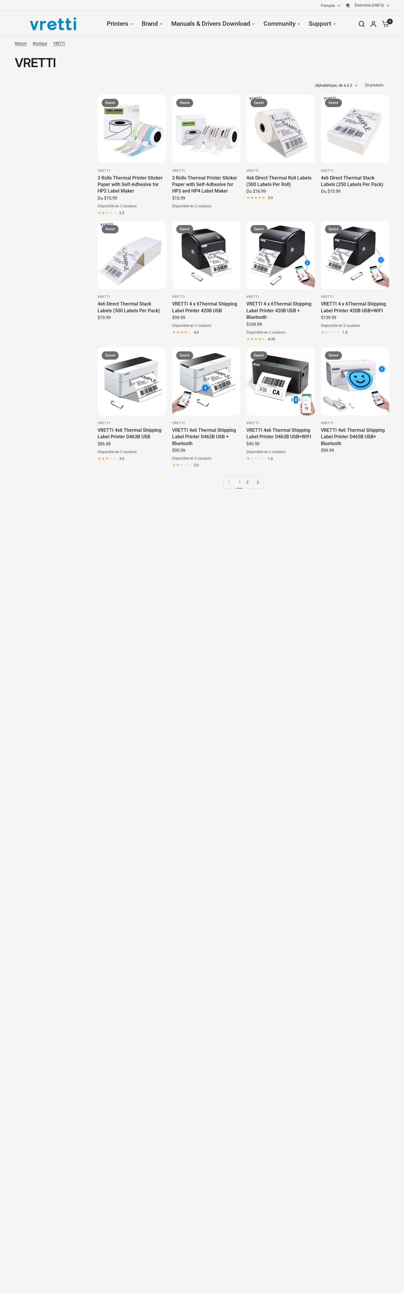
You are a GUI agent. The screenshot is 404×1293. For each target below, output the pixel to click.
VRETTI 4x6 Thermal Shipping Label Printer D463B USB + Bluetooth (204, 436)
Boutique (40, 43)
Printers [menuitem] (117, 23)
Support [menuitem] (320, 23)
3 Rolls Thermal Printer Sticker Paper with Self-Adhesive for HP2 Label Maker (130, 184)
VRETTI (59, 43)
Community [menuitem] (279, 23)
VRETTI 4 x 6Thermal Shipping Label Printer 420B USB (204, 307)
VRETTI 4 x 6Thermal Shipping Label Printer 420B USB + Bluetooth (278, 310)
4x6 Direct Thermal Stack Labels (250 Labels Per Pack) (352, 181)
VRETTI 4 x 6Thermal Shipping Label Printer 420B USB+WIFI (353, 307)
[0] (384, 23)
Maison (21, 43)
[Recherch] (362, 23)
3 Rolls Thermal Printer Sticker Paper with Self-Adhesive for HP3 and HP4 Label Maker (204, 184)
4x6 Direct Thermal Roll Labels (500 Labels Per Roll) (278, 181)
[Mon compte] (373, 23)
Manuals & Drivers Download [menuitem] (210, 23)
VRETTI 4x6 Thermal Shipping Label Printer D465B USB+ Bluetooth (353, 436)
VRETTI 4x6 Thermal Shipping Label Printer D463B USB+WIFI (278, 433)
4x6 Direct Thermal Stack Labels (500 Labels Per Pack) (129, 307)
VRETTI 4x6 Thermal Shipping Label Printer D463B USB (129, 433)
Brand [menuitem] (150, 23)
